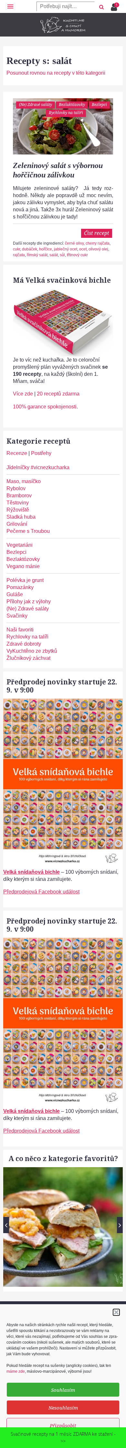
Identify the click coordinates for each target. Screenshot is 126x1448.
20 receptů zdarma (58, 393)
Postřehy (41, 453)
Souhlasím (63, 1390)
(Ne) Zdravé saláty (35, 104)
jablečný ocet (65, 249)
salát (53, 255)
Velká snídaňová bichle (31, 872)
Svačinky (16, 615)
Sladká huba (21, 517)
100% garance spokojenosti (45, 406)
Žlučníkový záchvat (28, 658)
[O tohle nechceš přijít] (115, 5)
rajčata (19, 255)
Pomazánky (20, 587)
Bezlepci (99, 104)
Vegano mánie (23, 566)
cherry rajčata (98, 243)
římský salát (37, 255)
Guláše (14, 594)
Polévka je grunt (25, 580)
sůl (62, 255)
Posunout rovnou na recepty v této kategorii (55, 73)
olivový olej (98, 249)
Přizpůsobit (63, 1425)
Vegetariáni (19, 545)
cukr (16, 249)
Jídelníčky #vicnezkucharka (37, 467)
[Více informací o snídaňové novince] (63, 702)
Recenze (16, 453)
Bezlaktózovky (72, 104)
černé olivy (74, 243)
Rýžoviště (17, 510)
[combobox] (66, 6)
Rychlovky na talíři (66, 112)
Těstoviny (17, 502)
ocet (83, 249)
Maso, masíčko (23, 481)
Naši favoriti (20, 629)
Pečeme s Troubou (28, 531)
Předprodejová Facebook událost (41, 891)
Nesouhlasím (63, 1407)
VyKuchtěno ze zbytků (31, 651)
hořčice (45, 249)
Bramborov (19, 495)
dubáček (29, 249)
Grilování (16, 524)
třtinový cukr (77, 255)
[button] (116, 1312)
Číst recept (96, 233)
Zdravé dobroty (23, 644)
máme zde (15, 1371)
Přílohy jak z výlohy (28, 601)
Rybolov (16, 488)
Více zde (23, 393)
